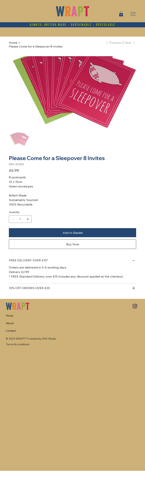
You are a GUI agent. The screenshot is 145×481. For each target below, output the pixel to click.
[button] (121, 13)
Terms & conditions (17, 344)
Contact (11, 330)
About (10, 323)
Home (9, 315)
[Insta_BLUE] (135, 306)
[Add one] (28, 219)
